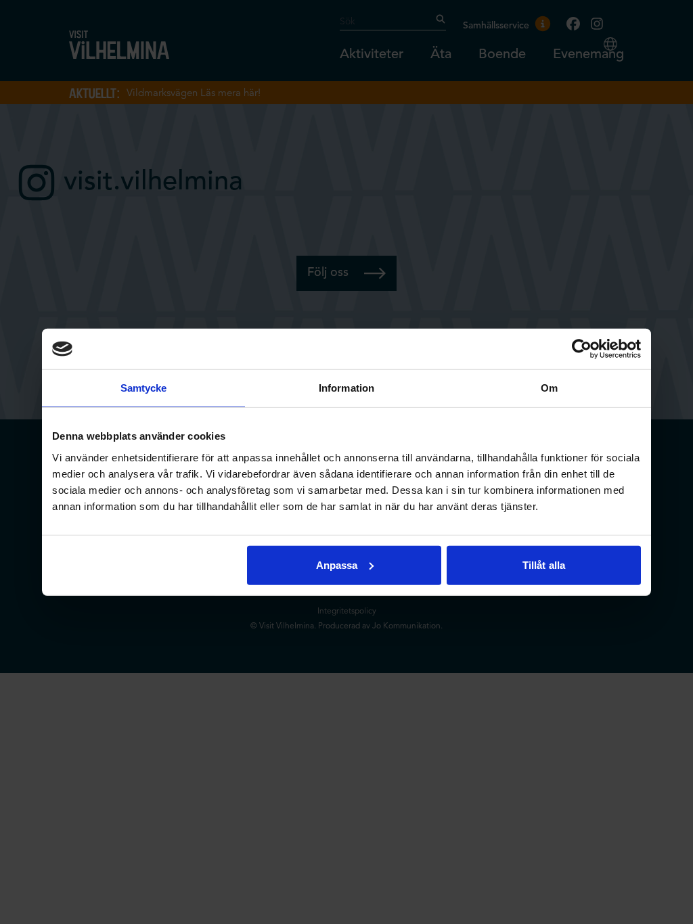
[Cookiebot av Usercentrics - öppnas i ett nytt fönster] (581, 349)
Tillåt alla (543, 564)
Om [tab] (549, 388)
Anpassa (337, 564)
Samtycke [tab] (143, 388)
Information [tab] (346, 388)
